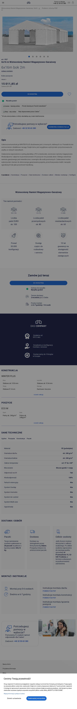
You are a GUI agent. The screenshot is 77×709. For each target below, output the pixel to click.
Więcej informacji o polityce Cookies (14, 693)
